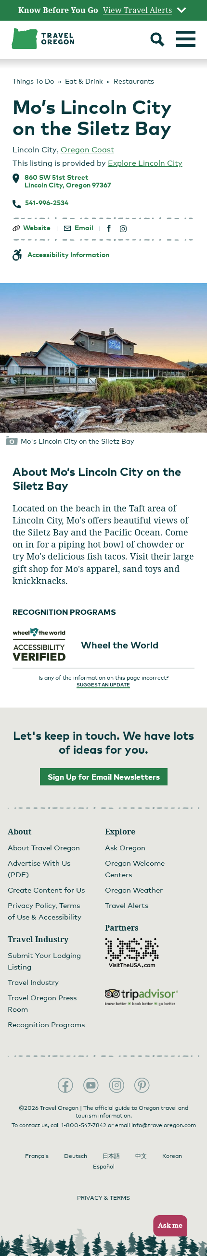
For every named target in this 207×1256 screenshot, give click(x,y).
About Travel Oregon (44, 847)
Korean (172, 1156)
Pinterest (142, 1085)
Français (37, 1156)
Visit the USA (132, 952)
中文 (141, 1156)
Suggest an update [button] (103, 684)
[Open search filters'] (157, 40)
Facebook (65, 1085)
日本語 (111, 1156)
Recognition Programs (46, 1024)
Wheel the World (119, 644)
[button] (167, 1226)
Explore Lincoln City (145, 163)
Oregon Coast (87, 149)
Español (104, 1166)
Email (84, 228)
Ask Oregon (125, 847)
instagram (123, 229)
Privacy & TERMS (103, 1197)
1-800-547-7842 (83, 1125)
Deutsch (75, 1156)
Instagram (116, 1085)
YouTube (91, 1085)
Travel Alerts (126, 905)
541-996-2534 (46, 203)
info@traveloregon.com (163, 1125)
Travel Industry (33, 982)
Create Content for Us (46, 889)
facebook (109, 229)
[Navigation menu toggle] (185, 39)
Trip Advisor (141, 997)
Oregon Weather (134, 889)
